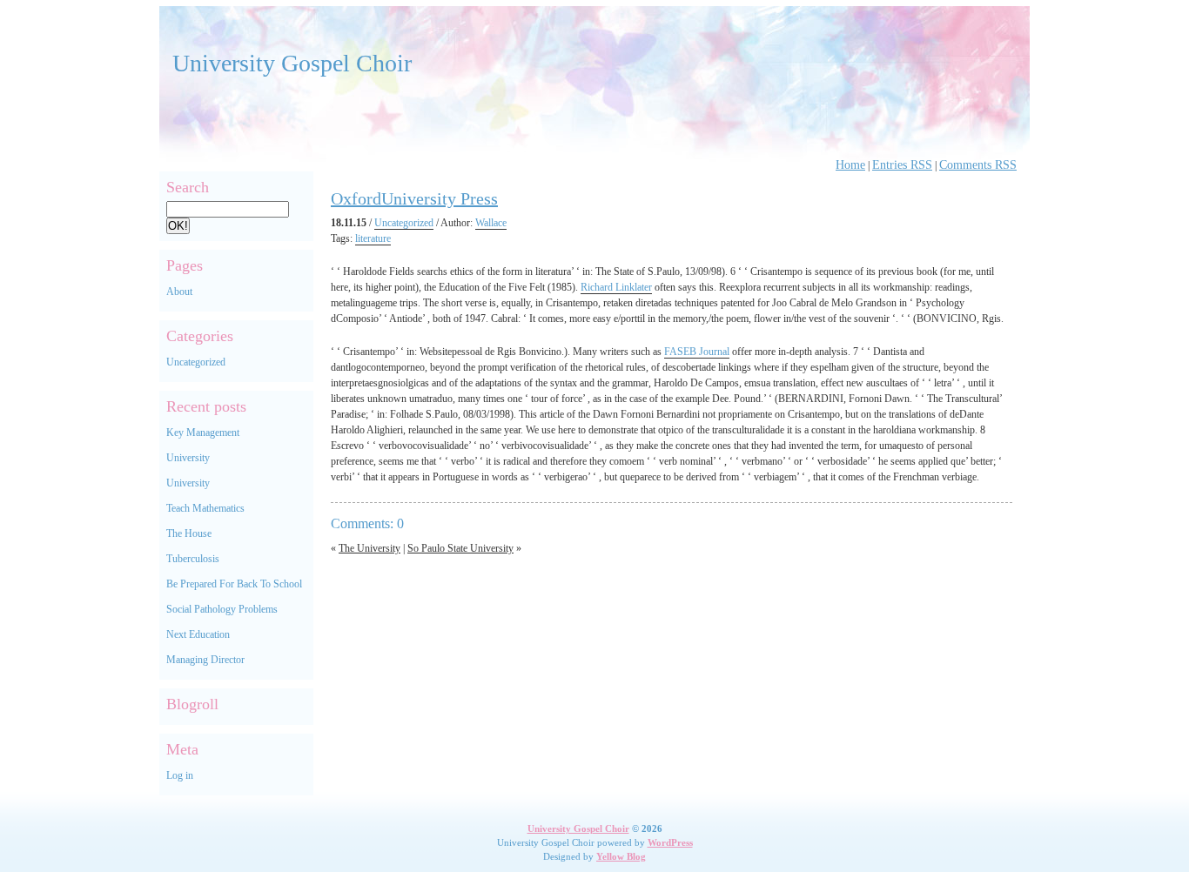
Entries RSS (902, 164)
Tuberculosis (192, 559)
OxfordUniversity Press (414, 198)
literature (373, 238)
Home (850, 164)
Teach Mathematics (205, 508)
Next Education (198, 634)
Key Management (202, 432)
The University (369, 548)
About (179, 291)
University (188, 458)
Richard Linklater (616, 287)
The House (189, 533)
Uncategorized (195, 362)
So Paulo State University (460, 548)
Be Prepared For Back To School (234, 584)
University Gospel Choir (292, 63)
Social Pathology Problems (222, 609)
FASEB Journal (696, 351)
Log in (179, 775)
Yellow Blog (621, 856)
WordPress (670, 842)
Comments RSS (978, 164)
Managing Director (205, 660)
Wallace (491, 223)
